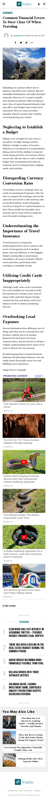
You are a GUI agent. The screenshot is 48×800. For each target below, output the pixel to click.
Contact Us (28, 790)
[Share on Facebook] (15, 42)
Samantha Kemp (18, 35)
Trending (37, 790)
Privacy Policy (12, 790)
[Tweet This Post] (21, 42)
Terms (21, 790)
